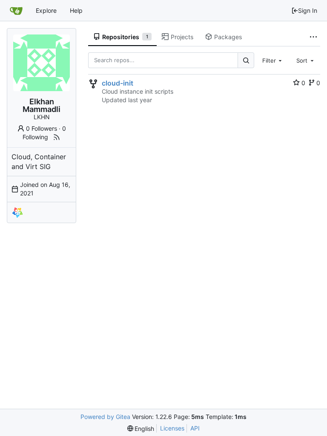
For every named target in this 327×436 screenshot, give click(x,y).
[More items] (313, 37)
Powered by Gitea (105, 416)
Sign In (307, 10)
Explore (46, 10)
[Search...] (246, 60)
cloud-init (117, 83)
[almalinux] (17, 212)
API (195, 428)
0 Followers (41, 128)
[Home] (16, 10)
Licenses (172, 428)
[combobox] (273, 60)
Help (76, 10)
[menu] (141, 428)
